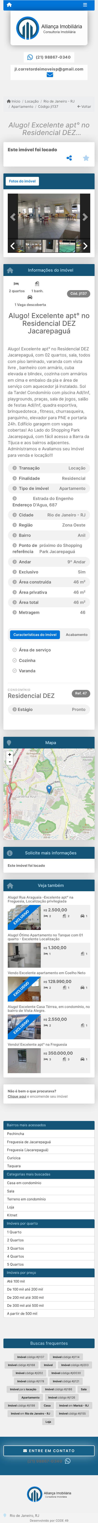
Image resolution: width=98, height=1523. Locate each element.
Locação (32, 101)
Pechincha (15, 1133)
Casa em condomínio (24, 1183)
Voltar (85, 106)
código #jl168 (21, 1365)
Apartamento (22, 106)
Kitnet (12, 1215)
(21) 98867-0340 (53, 57)
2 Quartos (15, 1240)
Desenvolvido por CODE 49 (49, 1520)
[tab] (22, 181)
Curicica (14, 1158)
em (74, 1405)
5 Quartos (15, 1264)
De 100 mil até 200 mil (25, 1289)
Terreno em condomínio (26, 1199)
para (23, 1389)
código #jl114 (66, 1357)
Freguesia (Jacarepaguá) (28, 1150)
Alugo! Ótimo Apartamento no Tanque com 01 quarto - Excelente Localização (45, 937)
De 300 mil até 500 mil (25, 1305)
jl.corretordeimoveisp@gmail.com (49, 69)
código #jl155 (72, 1413)
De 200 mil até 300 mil (25, 1297)
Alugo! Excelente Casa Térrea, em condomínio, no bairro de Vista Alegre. (49, 1009)
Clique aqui (17, 1096)
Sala (10, 1191)
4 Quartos (15, 1256)
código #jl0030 (66, 1373)
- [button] (9, 761)
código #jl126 (61, 1397)
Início (15, 101)
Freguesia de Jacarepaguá (29, 1142)
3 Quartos (15, 1248)
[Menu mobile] (9, 5)
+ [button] (9, 754)
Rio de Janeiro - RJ (59, 101)
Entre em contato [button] (51, 1450)
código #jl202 (29, 1373)
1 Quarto (14, 1232)
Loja (10, 1207)
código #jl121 (66, 1381)
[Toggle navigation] (85, 5)
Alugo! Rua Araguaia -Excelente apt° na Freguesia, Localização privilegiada (40, 899)
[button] (14, 217)
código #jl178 (30, 1381)
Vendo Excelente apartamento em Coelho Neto (46, 973)
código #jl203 (75, 1365)
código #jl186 (58, 1389)
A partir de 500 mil (22, 1313)
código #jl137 (30, 1357)
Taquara (14, 1166)
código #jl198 (21, 1405)
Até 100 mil (16, 1281)
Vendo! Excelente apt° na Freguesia (37, 1044)
